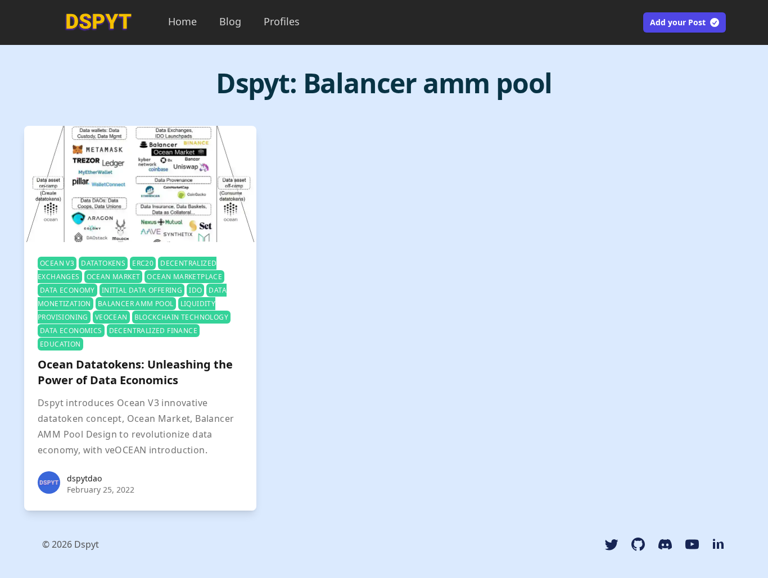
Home (182, 21)
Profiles (282, 21)
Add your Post (678, 22)
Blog (230, 21)
